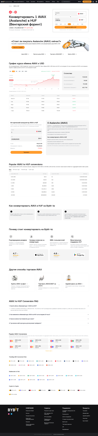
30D (19, 71)
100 (82, 24)
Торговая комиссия (67, 424)
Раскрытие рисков (30, 415)
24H (10, 71)
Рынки (27, 1)
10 (77, 24)
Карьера (28, 421)
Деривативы (86, 413)
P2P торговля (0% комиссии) (48, 414)
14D (16, 71)
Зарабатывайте (86, 415)
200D (26, 71)
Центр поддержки (66, 416)
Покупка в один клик (49, 410)
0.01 (61, 24)
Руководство (65, 414)
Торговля (85, 410)
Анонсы (27, 413)
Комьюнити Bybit (30, 410)
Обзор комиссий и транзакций (30, 425)
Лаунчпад (85, 418)
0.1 (65, 24)
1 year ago (31, 169)
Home (10, 6)
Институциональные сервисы (49, 423)
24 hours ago (16, 169)
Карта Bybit (85, 420)
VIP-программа (47, 416)
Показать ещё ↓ (49, 350)
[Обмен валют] (70, 17)
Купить (12, 129)
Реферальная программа (47, 420)
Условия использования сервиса (58, 434)
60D (22, 71)
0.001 (56, 24)
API (63, 426)
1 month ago (24, 169)
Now (10, 169)
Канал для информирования (30, 419)
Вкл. (12, 136)
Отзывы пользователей (67, 419)
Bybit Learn (64, 421)
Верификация (65, 429)
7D (13, 71)
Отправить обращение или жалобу (68, 411)
